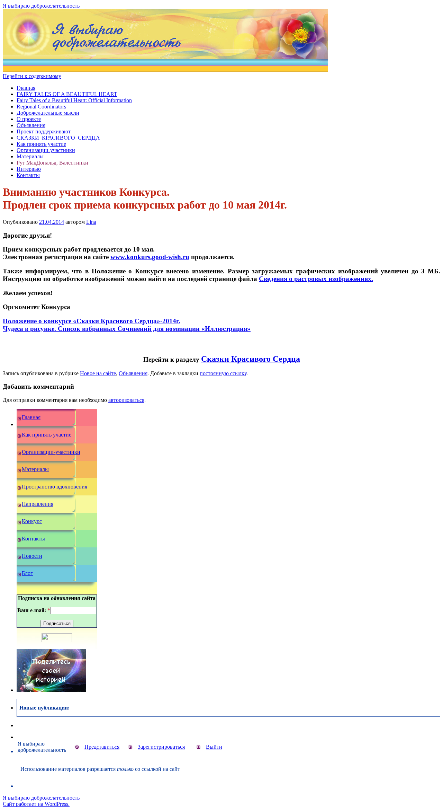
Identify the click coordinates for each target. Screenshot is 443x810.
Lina (91, 222)
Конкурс (32, 521)
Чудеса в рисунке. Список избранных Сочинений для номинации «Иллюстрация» (127, 328)
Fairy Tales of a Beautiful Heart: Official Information (74, 100)
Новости (32, 556)
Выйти (214, 747)
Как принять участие (41, 144)
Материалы (30, 156)
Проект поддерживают (44, 131)
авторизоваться (126, 400)
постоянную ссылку (223, 373)
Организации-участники (46, 150)
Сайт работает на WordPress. (36, 804)
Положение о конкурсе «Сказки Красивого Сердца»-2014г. (91, 321)
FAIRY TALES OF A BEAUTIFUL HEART (67, 94)
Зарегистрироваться (161, 747)
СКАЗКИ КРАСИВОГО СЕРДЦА (58, 138)
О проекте (29, 119)
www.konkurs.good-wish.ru (149, 257)
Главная (26, 88)
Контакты (28, 175)
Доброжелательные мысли (48, 113)
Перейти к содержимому (32, 76)
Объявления (31, 125)
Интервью (29, 169)
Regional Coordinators (41, 106)
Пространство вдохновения (54, 487)
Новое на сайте (98, 373)
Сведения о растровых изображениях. (316, 278)
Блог (27, 573)
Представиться (101, 747)
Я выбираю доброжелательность (41, 6)
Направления (37, 504)
